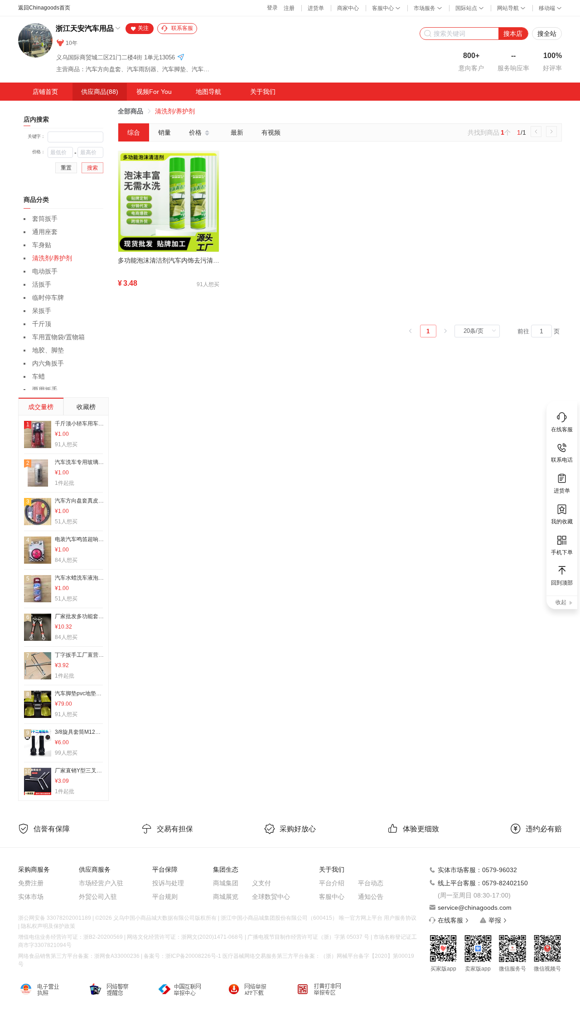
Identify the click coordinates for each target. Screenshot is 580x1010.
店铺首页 (45, 91)
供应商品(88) (99, 91)
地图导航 (208, 91)
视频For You (154, 91)
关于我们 (263, 91)
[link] (130, 111)
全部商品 (130, 111)
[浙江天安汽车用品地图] (181, 58)
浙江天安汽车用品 (85, 28)
